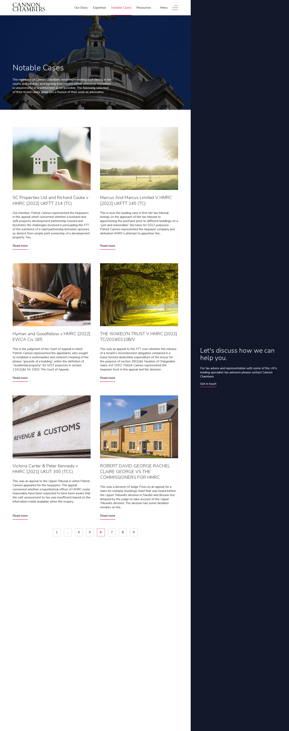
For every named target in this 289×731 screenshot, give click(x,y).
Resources (143, 8)
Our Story (81, 8)
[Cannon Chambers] (29, 8)
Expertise (99, 8)
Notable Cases (121, 8)
